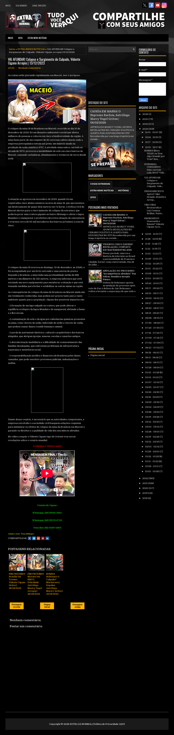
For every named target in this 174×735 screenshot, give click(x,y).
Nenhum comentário (29, 68)
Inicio (8, 5)
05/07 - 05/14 (152, 382)
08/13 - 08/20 (152, 313)
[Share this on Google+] (38, 538)
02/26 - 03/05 (152, 431)
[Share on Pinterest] (43, 538)
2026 (145, 114)
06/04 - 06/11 (152, 362)
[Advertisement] (112, 76)
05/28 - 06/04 (152, 367)
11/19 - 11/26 (151, 244)
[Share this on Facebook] (29, 538)
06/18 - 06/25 (152, 352)
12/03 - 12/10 (152, 234)
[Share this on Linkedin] (47, 538)
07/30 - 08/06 (152, 323)
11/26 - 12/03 (152, 239)
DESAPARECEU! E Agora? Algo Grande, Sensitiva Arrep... (155, 195)
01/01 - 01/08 (152, 471)
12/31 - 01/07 (152, 132)
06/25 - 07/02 (152, 347)
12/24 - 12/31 (152, 137)
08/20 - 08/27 (152, 308)
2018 (145, 498)
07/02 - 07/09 (152, 342)
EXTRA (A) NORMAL (81, 724)
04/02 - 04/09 (152, 407)
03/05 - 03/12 (152, 426)
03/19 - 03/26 (152, 417)
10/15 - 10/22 (152, 268)
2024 (145, 124)
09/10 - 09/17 (152, 293)
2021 (145, 483)
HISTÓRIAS (123, 190)
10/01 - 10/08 (152, 278)
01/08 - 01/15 (152, 466)
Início (12, 49)
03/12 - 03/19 (152, 422)
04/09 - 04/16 (152, 402)
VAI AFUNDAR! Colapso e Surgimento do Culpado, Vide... (153, 182)
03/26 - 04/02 (152, 412)
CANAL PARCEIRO (39, 5)
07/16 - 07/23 (152, 333)
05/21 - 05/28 (152, 372)
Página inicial (47, 605)
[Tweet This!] (34, 538)
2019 (145, 493)
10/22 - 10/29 (152, 263)
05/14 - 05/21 (152, 377)
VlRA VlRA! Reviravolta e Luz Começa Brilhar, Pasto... (153, 209)
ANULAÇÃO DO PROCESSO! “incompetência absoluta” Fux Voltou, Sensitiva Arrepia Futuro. (119, 275)
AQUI (122, 724)
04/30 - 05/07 (152, 387)
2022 (145, 478)
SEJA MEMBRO (21, 5)
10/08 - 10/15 (152, 273)
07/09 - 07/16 (152, 338)
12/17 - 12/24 (152, 142)
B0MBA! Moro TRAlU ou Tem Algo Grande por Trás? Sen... (154, 155)
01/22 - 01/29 (152, 456)
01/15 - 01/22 (152, 461)
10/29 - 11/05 (152, 258)
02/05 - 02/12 (152, 446)
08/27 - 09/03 (152, 303)
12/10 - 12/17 (152, 147)
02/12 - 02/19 (152, 441)
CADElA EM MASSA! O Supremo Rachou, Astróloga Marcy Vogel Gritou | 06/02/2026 (118, 219)
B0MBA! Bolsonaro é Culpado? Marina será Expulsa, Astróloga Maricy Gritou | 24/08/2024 (54, 584)
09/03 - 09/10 (152, 298)
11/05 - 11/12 (151, 253)
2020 (145, 488)
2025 (145, 119)
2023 (145, 129)
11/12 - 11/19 (151, 248)
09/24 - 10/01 (152, 283)
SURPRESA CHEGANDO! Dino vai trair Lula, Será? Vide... (155, 168)
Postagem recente (17, 605)
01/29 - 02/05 (152, 451)
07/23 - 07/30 (152, 328)
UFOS (20, 38)
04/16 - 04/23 (152, 397)
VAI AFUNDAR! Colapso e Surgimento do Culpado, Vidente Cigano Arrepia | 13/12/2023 (44, 61)
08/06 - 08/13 (152, 318)
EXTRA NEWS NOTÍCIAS (37, 38)
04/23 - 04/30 (152, 392)
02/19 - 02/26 (152, 436)
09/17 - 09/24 (152, 288)
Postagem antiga (77, 605)
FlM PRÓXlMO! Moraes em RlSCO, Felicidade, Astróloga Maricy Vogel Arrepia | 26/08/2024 (36, 584)
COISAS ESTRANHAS (100, 183)
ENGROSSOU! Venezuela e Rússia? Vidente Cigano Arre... (154, 222)
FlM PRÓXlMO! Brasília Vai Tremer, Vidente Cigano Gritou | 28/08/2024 (17, 581)
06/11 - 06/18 (152, 357)
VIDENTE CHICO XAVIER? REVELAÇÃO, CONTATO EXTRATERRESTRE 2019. (118, 247)
